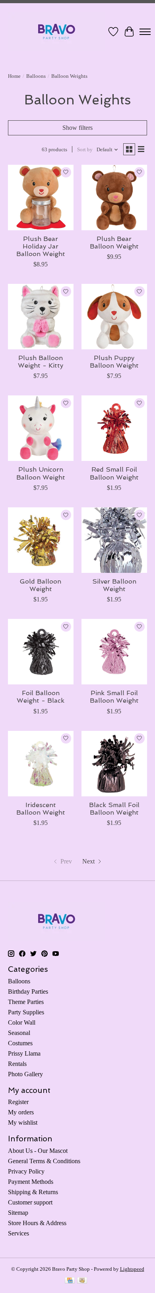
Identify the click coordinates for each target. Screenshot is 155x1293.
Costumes (20, 1043)
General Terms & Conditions (44, 1161)
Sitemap (18, 1212)
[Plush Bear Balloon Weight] (114, 197)
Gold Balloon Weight (40, 585)
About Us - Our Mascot (38, 1150)
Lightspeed (132, 1269)
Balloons (36, 76)
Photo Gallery (25, 1074)
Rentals (17, 1063)
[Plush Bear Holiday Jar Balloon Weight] (41, 197)
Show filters (77, 127)
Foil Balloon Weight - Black (40, 696)
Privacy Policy (26, 1171)
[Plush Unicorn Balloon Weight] (41, 428)
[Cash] (82, 1281)
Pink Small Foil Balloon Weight (114, 696)
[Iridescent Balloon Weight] (41, 763)
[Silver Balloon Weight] (114, 540)
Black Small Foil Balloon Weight (114, 808)
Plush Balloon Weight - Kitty (40, 361)
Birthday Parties (28, 991)
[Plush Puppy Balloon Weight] (114, 316)
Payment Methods (30, 1181)
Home (14, 76)
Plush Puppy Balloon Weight (114, 361)
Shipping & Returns (33, 1192)
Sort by (85, 149)
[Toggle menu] (145, 32)
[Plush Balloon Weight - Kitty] (41, 316)
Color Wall (21, 1022)
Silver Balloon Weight (114, 585)
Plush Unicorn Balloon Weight (40, 473)
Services (18, 1233)
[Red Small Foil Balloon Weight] (114, 428)
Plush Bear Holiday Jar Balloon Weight (40, 246)
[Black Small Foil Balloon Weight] (114, 763)
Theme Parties (26, 1001)
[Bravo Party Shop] (56, 32)
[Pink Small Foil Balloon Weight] (114, 651)
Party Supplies (26, 1012)
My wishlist (22, 1122)
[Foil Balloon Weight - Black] (41, 651)
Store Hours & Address (37, 1223)
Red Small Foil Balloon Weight (114, 473)
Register (18, 1101)
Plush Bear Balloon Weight (114, 242)
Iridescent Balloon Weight (40, 808)
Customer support (30, 1202)
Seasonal (19, 1032)
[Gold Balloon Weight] (41, 540)
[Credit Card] (70, 1281)
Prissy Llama (24, 1053)
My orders (21, 1112)
